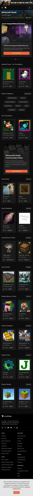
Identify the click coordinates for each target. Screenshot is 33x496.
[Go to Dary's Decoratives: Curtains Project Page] (9, 78)
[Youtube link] (8, 428)
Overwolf (19, 468)
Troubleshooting (21, 459)
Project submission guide (7, 462)
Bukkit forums (20, 448)
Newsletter (20, 443)
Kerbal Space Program (7, 448)
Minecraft (4, 438)
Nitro (18, 475)
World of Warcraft (6, 441)
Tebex (18, 473)
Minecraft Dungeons (6, 451)
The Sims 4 (4, 443)
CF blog (19, 441)
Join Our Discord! (21, 436)
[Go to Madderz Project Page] (24, 222)
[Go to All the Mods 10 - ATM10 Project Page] (9, 339)
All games (4, 436)
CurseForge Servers (21, 451)
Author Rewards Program (8, 464)
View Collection (16, 53)
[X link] (14, 428)
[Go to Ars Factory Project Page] (9, 222)
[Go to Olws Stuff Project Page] (9, 192)
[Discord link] (11, 428)
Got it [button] (16, 492)
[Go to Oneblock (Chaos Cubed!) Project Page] (9, 398)
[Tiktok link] (5, 428)
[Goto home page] (5, 7)
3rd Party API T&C (6, 469)
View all (28, 179)
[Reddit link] (17, 428)
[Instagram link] (2, 428)
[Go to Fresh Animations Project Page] (9, 310)
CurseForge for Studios (22, 470)
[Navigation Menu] (2, 7)
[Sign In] (29, 8)
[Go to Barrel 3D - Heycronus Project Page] (24, 251)
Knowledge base (21, 457)
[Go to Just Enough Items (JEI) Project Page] (24, 368)
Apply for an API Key (6, 467)
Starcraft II (4, 446)
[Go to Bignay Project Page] (24, 192)
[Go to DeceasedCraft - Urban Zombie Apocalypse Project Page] (24, 339)
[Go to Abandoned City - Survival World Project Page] (24, 280)
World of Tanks (5, 453)
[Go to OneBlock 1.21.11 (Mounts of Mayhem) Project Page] (24, 398)
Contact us (20, 462)
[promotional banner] (16, 2)
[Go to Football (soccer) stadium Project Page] (9, 280)
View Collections (16, 171)
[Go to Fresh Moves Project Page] (24, 310)
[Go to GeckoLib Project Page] (9, 368)
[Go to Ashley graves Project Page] (9, 251)
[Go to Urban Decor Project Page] (24, 78)
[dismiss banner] (30, 2)
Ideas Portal (20, 438)
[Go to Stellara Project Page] (24, 129)
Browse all (28, 93)
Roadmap (19, 446)
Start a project (5, 459)
